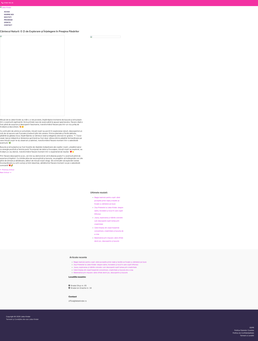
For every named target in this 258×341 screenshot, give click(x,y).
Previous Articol (7, 170)
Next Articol (5, 172)
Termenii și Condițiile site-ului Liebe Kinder (22, 319)
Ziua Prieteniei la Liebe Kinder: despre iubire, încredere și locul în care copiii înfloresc (108, 210)
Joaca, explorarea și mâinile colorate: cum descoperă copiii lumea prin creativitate (108, 221)
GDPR (252, 328)
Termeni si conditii (247, 336)
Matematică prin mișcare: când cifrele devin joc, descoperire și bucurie (101, 273)
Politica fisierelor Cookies (244, 330)
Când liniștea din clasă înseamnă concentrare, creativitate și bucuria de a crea (108, 231)
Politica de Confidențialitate (243, 333)
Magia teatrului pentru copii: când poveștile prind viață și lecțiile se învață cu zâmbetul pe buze (107, 200)
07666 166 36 (8, 3)
